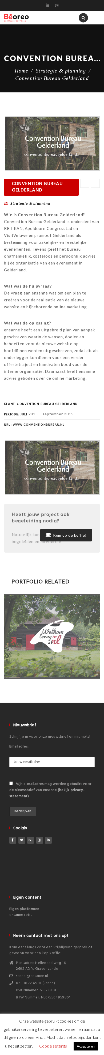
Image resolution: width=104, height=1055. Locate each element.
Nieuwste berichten (84, 183)
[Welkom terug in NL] (44, 672)
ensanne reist (20, 915)
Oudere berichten (95, 183)
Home (21, 71)
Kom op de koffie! (70, 535)
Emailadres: (19, 747)
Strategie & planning (61, 71)
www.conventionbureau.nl (39, 425)
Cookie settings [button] (53, 1046)
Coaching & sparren (36, 628)
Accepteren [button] (86, 1046)
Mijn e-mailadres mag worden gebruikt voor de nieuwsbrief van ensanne (50, 790)
